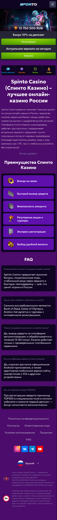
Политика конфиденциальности (28, 418)
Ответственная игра (37, 425)
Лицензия (46, 432)
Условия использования (20, 432)
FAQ (28, 439)
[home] (28, 4)
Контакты (13, 425)
